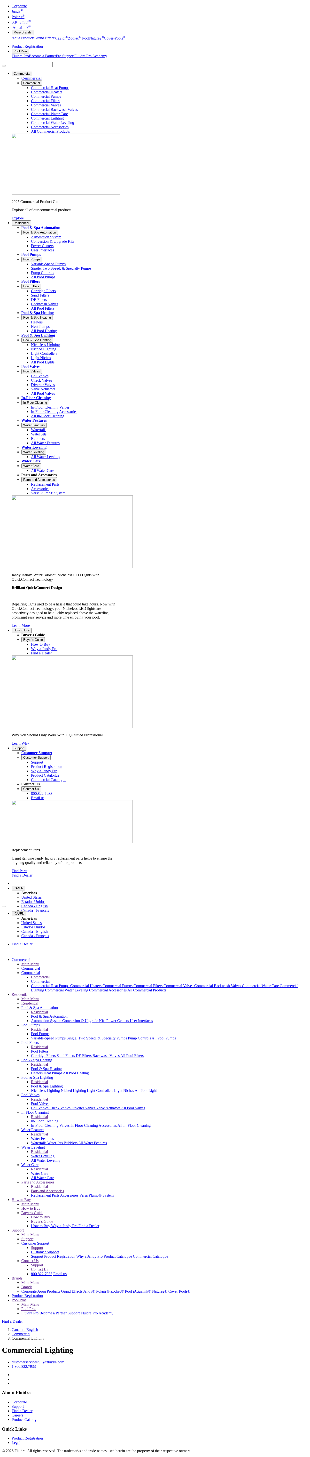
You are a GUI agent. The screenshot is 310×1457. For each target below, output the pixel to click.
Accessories (69, 1195)
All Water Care (42, 1178)
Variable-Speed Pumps (49, 1038)
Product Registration (27, 46)
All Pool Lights (146, 1090)
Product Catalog (24, 1419)
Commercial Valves (178, 986)
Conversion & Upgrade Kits (84, 1021)
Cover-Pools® (179, 1291)
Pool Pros (20, 51)
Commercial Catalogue (150, 1256)
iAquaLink (21, 27)
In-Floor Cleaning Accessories (93, 1125)
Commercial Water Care (261, 986)
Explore (18, 218)
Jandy (17, 11)
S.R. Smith (21, 22)
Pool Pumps (31, 254)
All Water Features (92, 1143)
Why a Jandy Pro (64, 1226)
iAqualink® (142, 1291)
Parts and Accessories (39, 480)
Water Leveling (33, 447)
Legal (16, 1443)
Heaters (37, 1073)
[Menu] (4, 65)
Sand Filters (66, 1056)
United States (31, 897)
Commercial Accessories (108, 990)
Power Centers (118, 1021)
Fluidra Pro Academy (90, 56)
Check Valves (60, 1108)
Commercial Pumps (117, 986)
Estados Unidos (33, 902)
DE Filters (84, 1056)
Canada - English (34, 906)
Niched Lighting (74, 1090)
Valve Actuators (108, 1108)
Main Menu (30, 964)
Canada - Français (35, 910)
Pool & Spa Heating (37, 313)
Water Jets (55, 1143)
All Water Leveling (45, 1160)
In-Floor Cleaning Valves (50, 1125)
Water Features (34, 420)
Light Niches (124, 1090)
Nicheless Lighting (46, 1090)
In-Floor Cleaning (36, 398)
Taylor (62, 38)
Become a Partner (42, 56)
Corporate (19, 6)
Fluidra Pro (20, 56)
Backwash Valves (106, 1056)
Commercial (22, 73)
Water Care (31, 461)
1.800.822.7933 (24, 1366)
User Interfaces (141, 1021)
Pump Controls (140, 1038)
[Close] (4, 906)
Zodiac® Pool (121, 1291)
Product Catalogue (118, 1256)
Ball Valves (40, 1108)
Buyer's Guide (33, 640)
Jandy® (89, 1291)
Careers (17, 1415)
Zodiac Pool (78, 38)
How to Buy (22, 630)
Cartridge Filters (44, 1056)
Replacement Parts (45, 1195)
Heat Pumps (53, 1073)
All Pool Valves (133, 1108)
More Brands (22, 32)
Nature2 (96, 38)
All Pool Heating (76, 1073)
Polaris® (102, 1291)
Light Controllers (100, 1090)
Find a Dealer (22, 875)
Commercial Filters (148, 986)
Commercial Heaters (86, 986)
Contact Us (31, 789)
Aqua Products (23, 38)
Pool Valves (30, 366)
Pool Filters (30, 281)
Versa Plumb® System (96, 1195)
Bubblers (71, 1143)
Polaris (18, 17)
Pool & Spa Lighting (38, 335)
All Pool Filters (132, 1056)
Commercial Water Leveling (67, 990)
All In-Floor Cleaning (134, 1125)
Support (19, 748)
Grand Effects (45, 38)
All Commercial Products (146, 990)
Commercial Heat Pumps (50, 986)
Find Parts (19, 871)
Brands (17, 1278)
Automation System (46, 1021)
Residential (21, 223)
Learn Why (20, 743)
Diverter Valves (83, 1108)
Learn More (21, 625)
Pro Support (65, 56)
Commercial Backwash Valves (218, 986)
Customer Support (36, 753)
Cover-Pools (114, 38)
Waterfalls (39, 1143)
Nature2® (159, 1291)
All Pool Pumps (164, 1038)
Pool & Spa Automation (40, 227)
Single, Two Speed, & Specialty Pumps (97, 1038)
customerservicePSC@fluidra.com (38, 1362)
